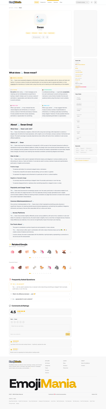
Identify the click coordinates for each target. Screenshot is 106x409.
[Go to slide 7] (41, 257)
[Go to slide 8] (43, 257)
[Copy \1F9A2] (92, 109)
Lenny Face (53, 401)
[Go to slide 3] (34, 257)
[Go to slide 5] (37, 257)
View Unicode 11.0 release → (82, 160)
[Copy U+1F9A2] (92, 98)
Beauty (77, 150)
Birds (76, 68)
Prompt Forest (12, 403)
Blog (61, 2)
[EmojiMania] (26, 361)
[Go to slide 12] (50, 257)
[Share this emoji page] (47, 37)
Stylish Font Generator (23, 401)
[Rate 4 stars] (20, 322)
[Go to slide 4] (35, 257)
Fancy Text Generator (33, 401)
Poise (77, 152)
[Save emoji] (43, 37)
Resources (65, 368)
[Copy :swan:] (92, 115)
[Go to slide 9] (45, 257)
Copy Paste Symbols (13, 401)
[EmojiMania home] (15, 2)
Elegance (82, 148)
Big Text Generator (60, 401)
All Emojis (47, 363)
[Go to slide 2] (32, 257)
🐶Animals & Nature (80, 64)
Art (86, 150)
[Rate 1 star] (11, 322)
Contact (83, 365)
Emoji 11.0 (77, 80)
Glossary (65, 365)
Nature (82, 150)
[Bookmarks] (91, 2)
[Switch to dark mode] (95, 2)
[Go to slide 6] (39, 257)
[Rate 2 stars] (14, 322)
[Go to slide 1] (30, 257)
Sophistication (83, 152)
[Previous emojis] (10, 253)
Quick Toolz (92, 401)
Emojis (36, 2)
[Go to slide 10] (47, 257)
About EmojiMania (85, 363)
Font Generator (68, 401)
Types (46, 368)
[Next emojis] (70, 253)
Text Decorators (76, 401)
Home (11, 7)
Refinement (88, 148)
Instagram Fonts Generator (44, 401)
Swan (77, 148)
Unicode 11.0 (78, 76)
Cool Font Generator (84, 401)
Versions (56, 2)
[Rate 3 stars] (17, 322)
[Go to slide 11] (49, 257)
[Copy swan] (92, 138)
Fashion (90, 150)
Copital (17, 403)
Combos (50, 2)
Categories (43, 2)
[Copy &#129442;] (92, 104)
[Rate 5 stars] (23, 322)
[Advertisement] (40, 57)
